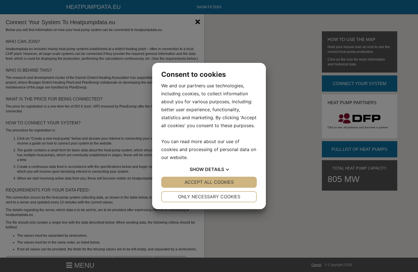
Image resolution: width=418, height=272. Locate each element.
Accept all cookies (209, 182)
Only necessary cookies (209, 196)
